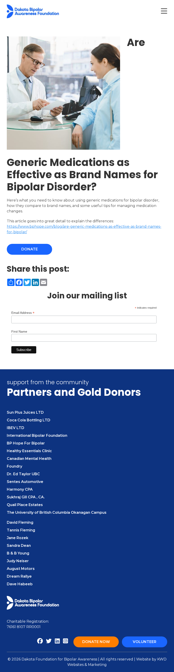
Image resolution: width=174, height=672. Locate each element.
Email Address (22, 313)
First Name (19, 331)
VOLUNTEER (144, 642)
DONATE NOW (96, 642)
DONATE (29, 249)
